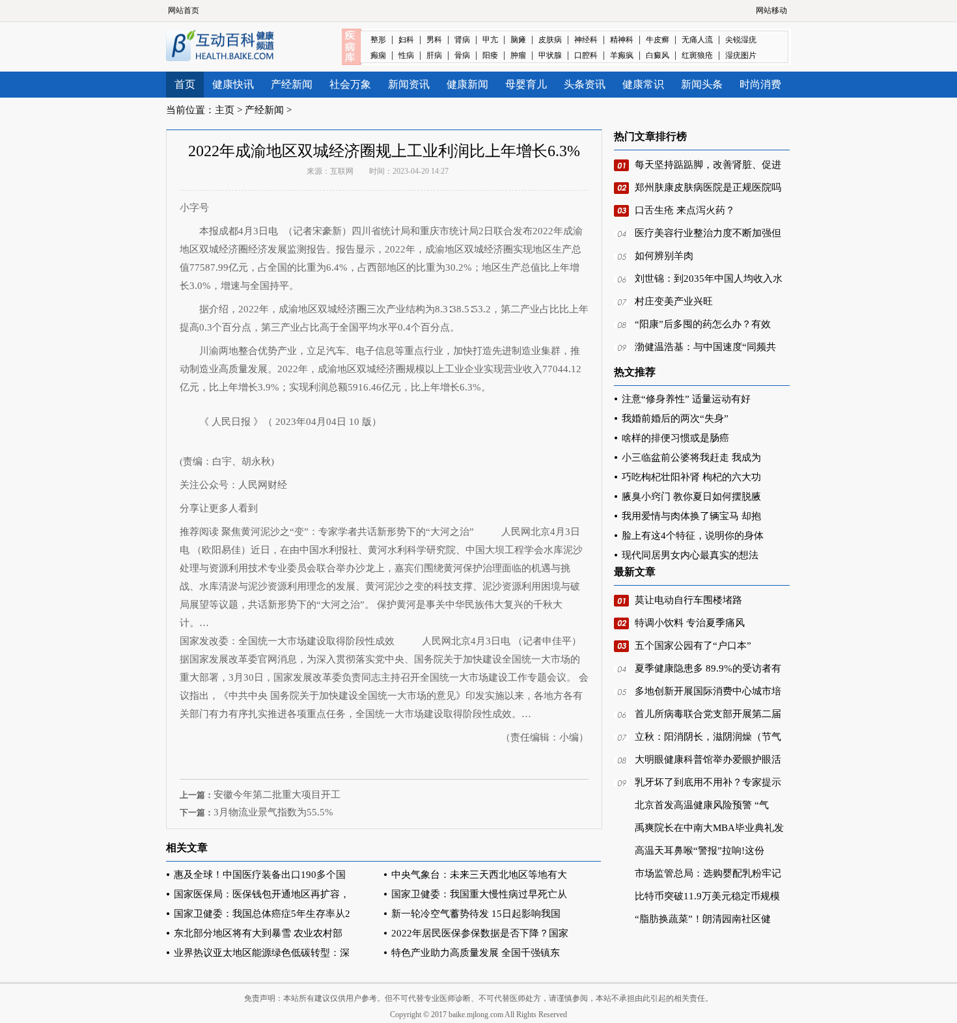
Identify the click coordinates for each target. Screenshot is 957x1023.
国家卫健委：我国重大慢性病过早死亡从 (479, 894)
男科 (434, 39)
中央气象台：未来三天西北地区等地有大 (479, 874)
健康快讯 (233, 84)
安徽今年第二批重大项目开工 (277, 794)
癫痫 (378, 55)
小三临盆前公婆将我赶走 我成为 (691, 457)
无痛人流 (697, 39)
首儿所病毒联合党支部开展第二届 (708, 714)
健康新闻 (467, 84)
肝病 (434, 55)
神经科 (586, 39)
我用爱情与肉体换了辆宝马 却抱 (691, 516)
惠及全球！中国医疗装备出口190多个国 (260, 874)
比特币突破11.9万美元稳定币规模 (707, 896)
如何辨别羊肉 (664, 256)
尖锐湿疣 (740, 39)
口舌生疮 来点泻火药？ (685, 210)
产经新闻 (291, 84)
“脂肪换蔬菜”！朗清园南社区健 (703, 919)
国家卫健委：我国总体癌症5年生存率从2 (262, 913)
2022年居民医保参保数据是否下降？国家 (479, 933)
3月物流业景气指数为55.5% (273, 812)
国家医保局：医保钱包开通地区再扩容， (262, 894)
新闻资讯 (409, 84)
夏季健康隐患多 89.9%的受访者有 (708, 668)
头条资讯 (584, 84)
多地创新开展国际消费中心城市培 (708, 691)
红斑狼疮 (697, 55)
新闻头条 (702, 84)
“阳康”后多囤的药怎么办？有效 (703, 324)
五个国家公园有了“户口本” (693, 645)
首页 (184, 84)
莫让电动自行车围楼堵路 (688, 600)
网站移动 (771, 10)
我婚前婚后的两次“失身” (675, 418)
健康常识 (643, 84)
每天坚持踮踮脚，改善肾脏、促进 (708, 164)
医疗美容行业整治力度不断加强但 (708, 233)
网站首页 (183, 10)
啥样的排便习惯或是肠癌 (675, 438)
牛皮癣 (657, 39)
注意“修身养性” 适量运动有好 (686, 399)
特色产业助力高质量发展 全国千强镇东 (475, 953)
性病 (406, 55)
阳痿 (490, 55)
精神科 (621, 39)
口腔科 (586, 55)
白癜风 (657, 55)
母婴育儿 (526, 84)
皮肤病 (550, 39)
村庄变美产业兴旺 (674, 301)
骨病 (462, 55)
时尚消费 (760, 84)
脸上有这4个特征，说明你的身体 (693, 535)
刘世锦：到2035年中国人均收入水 (709, 278)
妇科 (406, 39)
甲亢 (490, 39)
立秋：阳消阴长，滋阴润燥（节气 (708, 736)
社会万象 (350, 84)
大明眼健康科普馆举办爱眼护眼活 (708, 759)
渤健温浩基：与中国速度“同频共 (705, 347)
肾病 (462, 39)
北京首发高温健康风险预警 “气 (702, 805)
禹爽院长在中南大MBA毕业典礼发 (709, 828)
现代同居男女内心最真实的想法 (690, 555)
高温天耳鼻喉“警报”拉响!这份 (699, 850)
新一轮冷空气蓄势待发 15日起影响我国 (476, 913)
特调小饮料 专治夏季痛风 (690, 623)
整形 (378, 39)
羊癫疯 (621, 55)
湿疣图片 (740, 55)
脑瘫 (518, 39)
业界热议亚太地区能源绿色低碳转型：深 (262, 953)
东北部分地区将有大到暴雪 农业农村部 (258, 933)
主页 (224, 110)
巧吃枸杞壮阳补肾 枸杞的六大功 (691, 477)
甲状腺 (550, 55)
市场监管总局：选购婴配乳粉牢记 (708, 873)
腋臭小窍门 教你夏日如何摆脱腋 (691, 496)
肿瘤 (518, 55)
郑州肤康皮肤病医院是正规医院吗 (708, 187)
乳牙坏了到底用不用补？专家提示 (708, 782)
